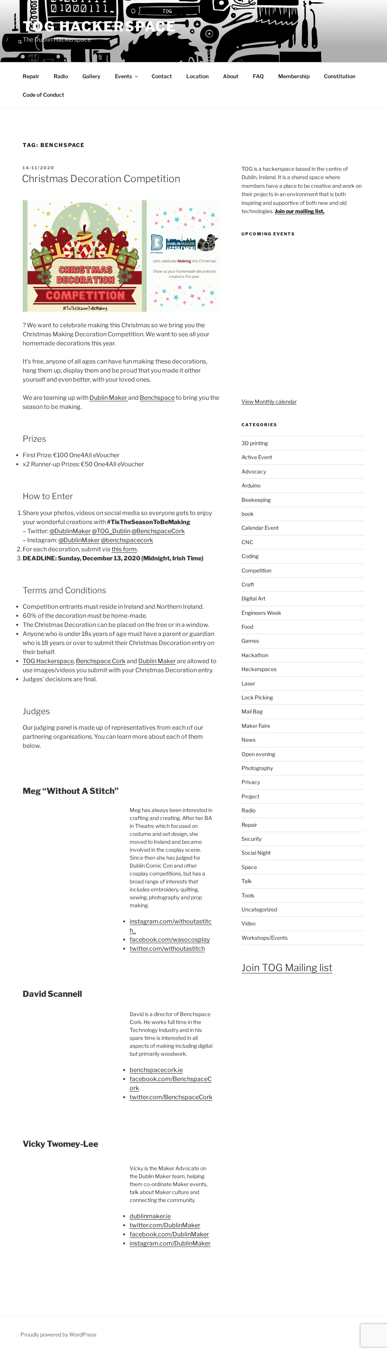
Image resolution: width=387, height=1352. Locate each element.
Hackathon (254, 655)
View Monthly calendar (269, 401)
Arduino (250, 485)
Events (123, 76)
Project (250, 796)
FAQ (258, 76)
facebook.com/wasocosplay (170, 939)
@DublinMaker (70, 531)
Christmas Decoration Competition (101, 178)
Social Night (256, 852)
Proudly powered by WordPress (58, 1334)
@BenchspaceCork (158, 531)
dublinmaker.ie (150, 1216)
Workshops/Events (264, 937)
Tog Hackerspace (99, 26)
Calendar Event (260, 527)
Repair (31, 76)
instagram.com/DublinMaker (170, 1243)
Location (197, 76)
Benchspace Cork (100, 661)
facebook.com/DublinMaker (169, 1234)
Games (250, 640)
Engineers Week (261, 612)
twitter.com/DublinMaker (165, 1225)
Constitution (339, 76)
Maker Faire (255, 725)
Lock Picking (257, 697)
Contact (162, 76)
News (248, 739)
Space (249, 867)
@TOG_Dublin (111, 531)
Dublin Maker (109, 397)
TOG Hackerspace (48, 661)
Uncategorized (259, 909)
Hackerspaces (259, 669)
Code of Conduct (43, 94)
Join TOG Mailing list (287, 967)
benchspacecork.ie (156, 1070)
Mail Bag (252, 711)
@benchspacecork (127, 540)
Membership (294, 76)
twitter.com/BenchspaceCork (171, 1097)
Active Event (256, 457)
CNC (247, 542)
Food (247, 626)
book (247, 513)
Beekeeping (256, 500)
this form (124, 549)
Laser (248, 683)
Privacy (250, 782)
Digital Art (253, 598)
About (230, 76)
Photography (257, 768)
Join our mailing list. (300, 211)
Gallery (91, 76)
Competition (256, 570)
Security (251, 838)
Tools (247, 895)
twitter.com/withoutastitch (167, 948)
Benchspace (157, 397)
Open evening (258, 754)
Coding (250, 556)
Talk (246, 881)
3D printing (254, 443)
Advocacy (253, 471)
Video (248, 923)
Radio (61, 76)
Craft (247, 584)
